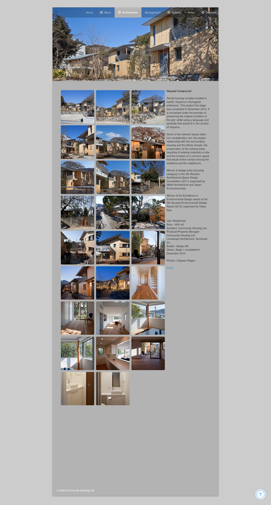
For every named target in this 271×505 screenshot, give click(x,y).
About (107, 12)
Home (89, 12)
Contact (210, 12)
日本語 (170, 268)
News (191, 12)
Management (152, 12)
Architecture (130, 12)
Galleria (176, 12)
